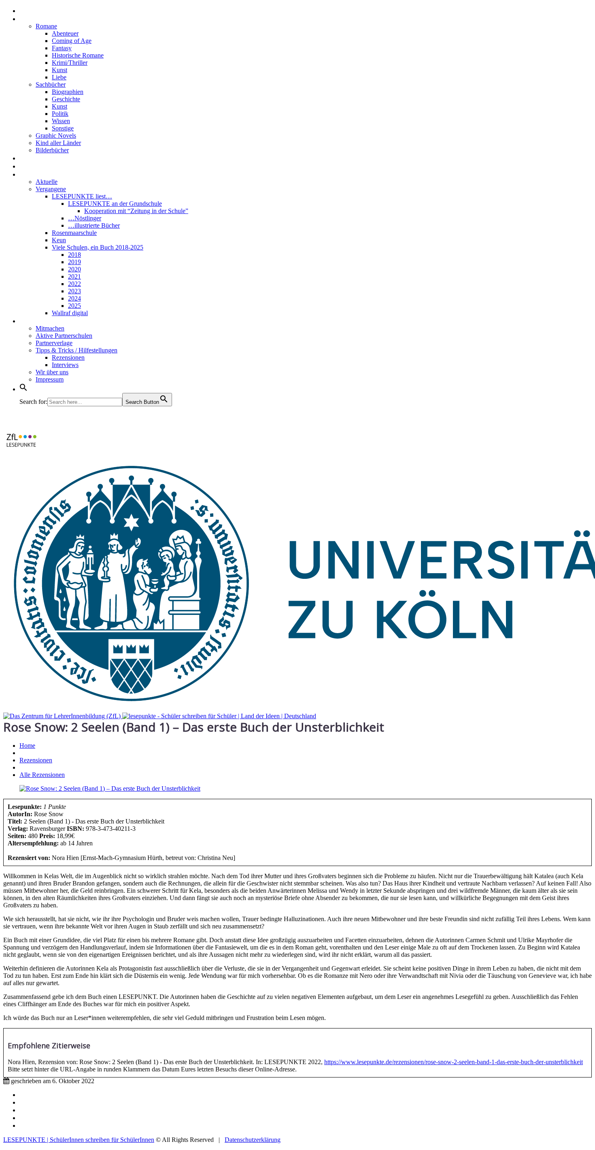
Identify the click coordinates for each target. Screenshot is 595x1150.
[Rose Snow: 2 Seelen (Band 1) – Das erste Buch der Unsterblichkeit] (109, 788)
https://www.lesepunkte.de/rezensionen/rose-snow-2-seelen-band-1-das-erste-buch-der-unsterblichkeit (453, 1061)
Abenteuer (65, 33)
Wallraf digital (70, 312)
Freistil (31, 166)
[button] (23, 388)
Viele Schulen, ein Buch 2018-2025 (97, 247)
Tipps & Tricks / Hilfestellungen (76, 350)
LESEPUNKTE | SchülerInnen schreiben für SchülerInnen (78, 1139)
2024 (74, 298)
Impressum (50, 379)
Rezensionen (41, 18)
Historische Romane (78, 55)
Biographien (67, 91)
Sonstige (63, 128)
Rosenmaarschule (74, 232)
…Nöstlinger (84, 218)
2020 (74, 269)
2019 (74, 261)
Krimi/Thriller (69, 62)
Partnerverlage (54, 342)
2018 (74, 254)
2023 (74, 291)
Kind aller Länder (58, 142)
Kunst (59, 69)
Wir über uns (52, 372)
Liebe (59, 77)
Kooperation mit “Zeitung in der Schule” (136, 210)
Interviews (37, 157)
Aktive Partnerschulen (64, 335)
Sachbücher (51, 84)
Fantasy (62, 48)
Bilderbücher (52, 150)
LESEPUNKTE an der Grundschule (115, 203)
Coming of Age (71, 40)
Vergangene (51, 189)
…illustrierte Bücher (94, 225)
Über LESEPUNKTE (52, 320)
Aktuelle (46, 181)
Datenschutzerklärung (252, 1139)
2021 (74, 276)
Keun (59, 240)
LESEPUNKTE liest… (82, 196)
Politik (60, 113)
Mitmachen (50, 328)
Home (29, 10)
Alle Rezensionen (42, 774)
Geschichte (66, 99)
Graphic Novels (56, 135)
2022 (74, 283)
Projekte (34, 174)
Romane (46, 26)
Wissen (61, 120)
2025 (74, 305)
